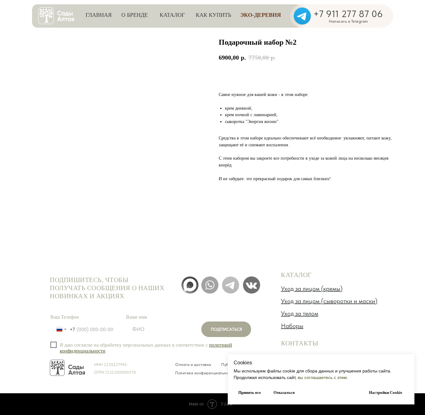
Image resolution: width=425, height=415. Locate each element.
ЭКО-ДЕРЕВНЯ (260, 15)
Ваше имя (136, 317)
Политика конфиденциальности (205, 373)
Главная (99, 15)
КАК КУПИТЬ (213, 15)
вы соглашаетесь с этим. (323, 377)
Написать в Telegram (348, 21)
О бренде (134, 15)
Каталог (172, 15)
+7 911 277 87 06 (348, 13)
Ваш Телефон (64, 317)
